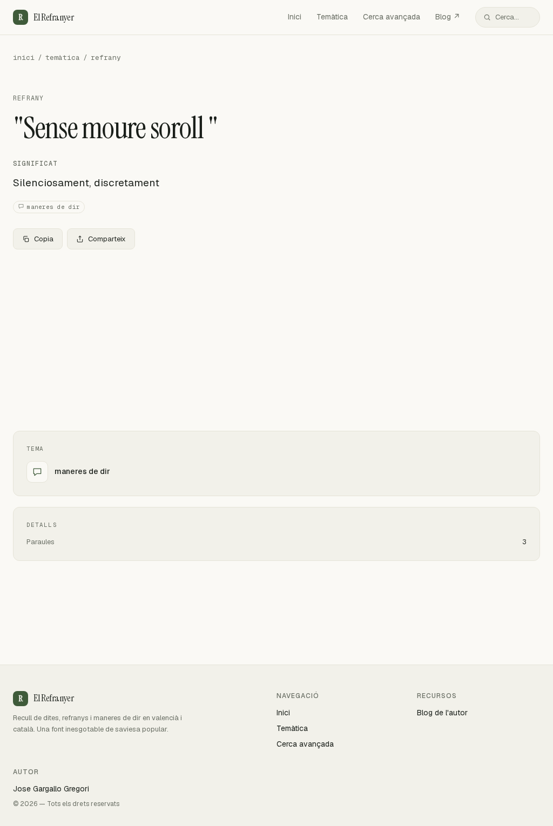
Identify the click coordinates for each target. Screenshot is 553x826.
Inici (294, 17)
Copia (43, 238)
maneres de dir (53, 207)
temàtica (62, 57)
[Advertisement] (276, 338)
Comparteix (107, 238)
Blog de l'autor (442, 712)
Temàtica (332, 17)
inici (24, 57)
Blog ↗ (447, 17)
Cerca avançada (391, 17)
